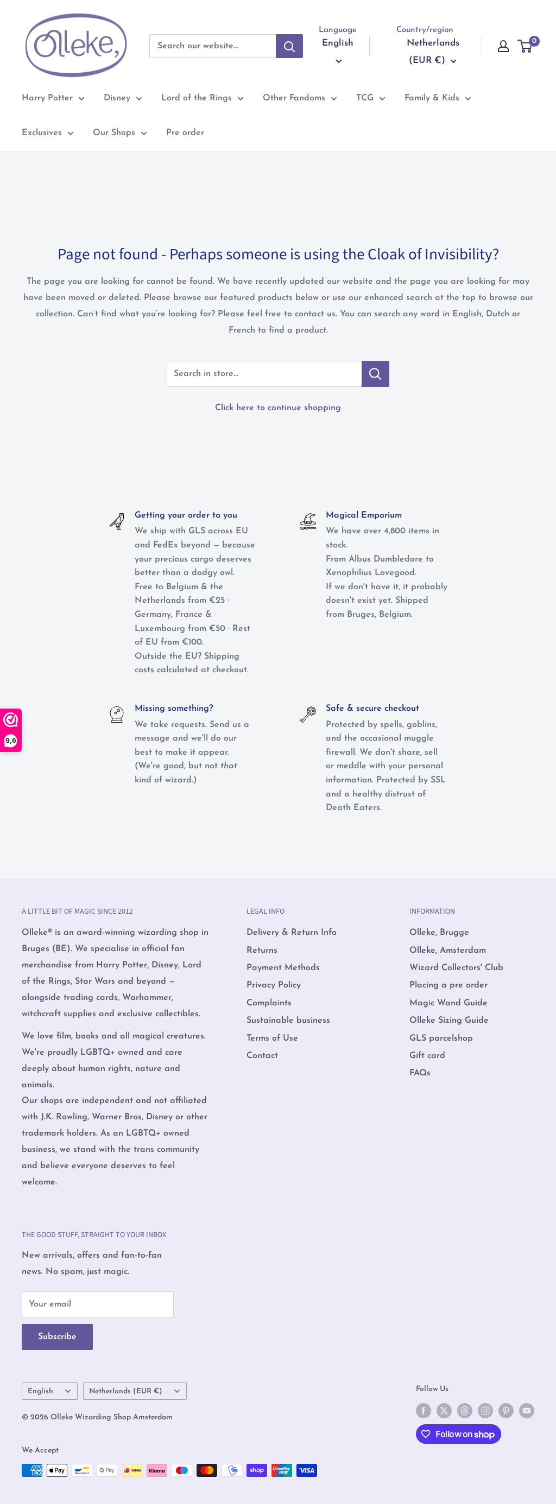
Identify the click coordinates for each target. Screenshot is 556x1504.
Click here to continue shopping (278, 408)
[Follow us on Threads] (464, 1410)
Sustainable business (288, 1020)
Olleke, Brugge (439, 932)
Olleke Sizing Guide (449, 1020)
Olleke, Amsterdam (447, 950)
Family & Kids (432, 98)
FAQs (420, 1073)
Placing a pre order (448, 985)
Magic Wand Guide (448, 1003)
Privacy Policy (274, 985)
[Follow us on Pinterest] (506, 1410)
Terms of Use (272, 1038)
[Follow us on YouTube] (526, 1410)
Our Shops (114, 133)
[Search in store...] (375, 374)
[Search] (289, 46)
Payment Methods (283, 968)
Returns (262, 950)
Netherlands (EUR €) (125, 1391)
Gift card (427, 1055)
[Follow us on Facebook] (423, 1410)
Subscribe (57, 1337)
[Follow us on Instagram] (485, 1410)
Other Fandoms (294, 98)
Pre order (185, 133)
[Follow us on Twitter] (444, 1410)
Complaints (269, 1003)
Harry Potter (47, 98)
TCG (365, 98)
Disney (117, 98)
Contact (262, 1055)
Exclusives (42, 133)
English (40, 1391)
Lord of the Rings (196, 98)
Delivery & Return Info (292, 932)
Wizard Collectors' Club (456, 968)
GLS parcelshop (441, 1038)
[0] (525, 46)
